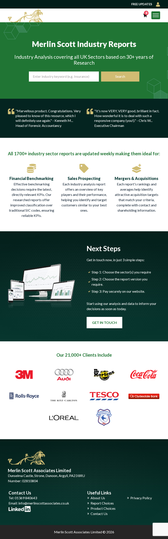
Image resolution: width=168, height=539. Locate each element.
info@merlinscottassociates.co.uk (43, 503)
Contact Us (99, 513)
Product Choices (103, 508)
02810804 (30, 481)
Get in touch (104, 322)
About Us (98, 498)
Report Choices (102, 503)
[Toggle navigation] (155, 15)
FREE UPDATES (142, 4)
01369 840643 (26, 498)
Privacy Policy (141, 498)
